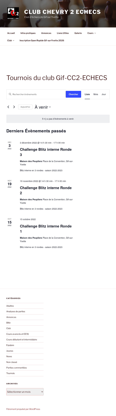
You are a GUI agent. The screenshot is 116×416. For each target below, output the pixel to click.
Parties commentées (16, 367)
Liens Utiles (63, 33)
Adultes (10, 306)
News (9, 356)
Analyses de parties (15, 311)
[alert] (58, 119)
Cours (90, 33)
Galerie (78, 33)
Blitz (8, 322)
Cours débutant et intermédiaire (21, 339)
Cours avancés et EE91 (17, 334)
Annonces (46, 33)
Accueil (11, 33)
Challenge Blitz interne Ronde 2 (46, 190)
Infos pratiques (28, 33)
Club (9, 40)
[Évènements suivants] (14, 107)
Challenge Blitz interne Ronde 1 (46, 228)
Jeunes (9, 351)
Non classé (11, 362)
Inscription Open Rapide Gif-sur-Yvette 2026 (42, 40)
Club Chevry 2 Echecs (62, 12)
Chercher (73, 94)
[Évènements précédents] (8, 107)
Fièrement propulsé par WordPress (23, 409)
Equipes (10, 345)
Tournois (10, 373)
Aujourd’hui (25, 106)
